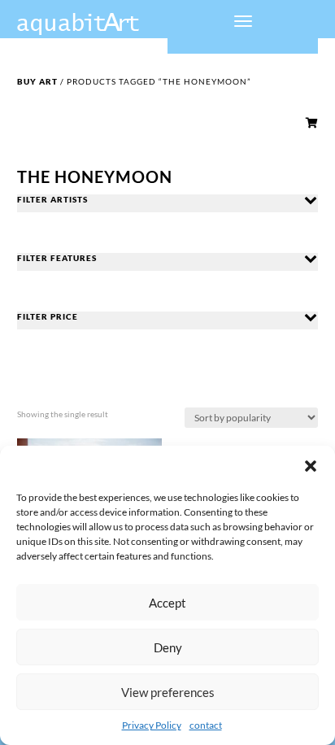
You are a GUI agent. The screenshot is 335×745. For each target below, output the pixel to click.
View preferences (168, 692)
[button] (310, 466)
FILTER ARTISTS (52, 199)
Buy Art (37, 81)
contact (205, 725)
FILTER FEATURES (57, 258)
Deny (168, 647)
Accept (167, 602)
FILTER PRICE (47, 316)
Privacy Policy (151, 725)
